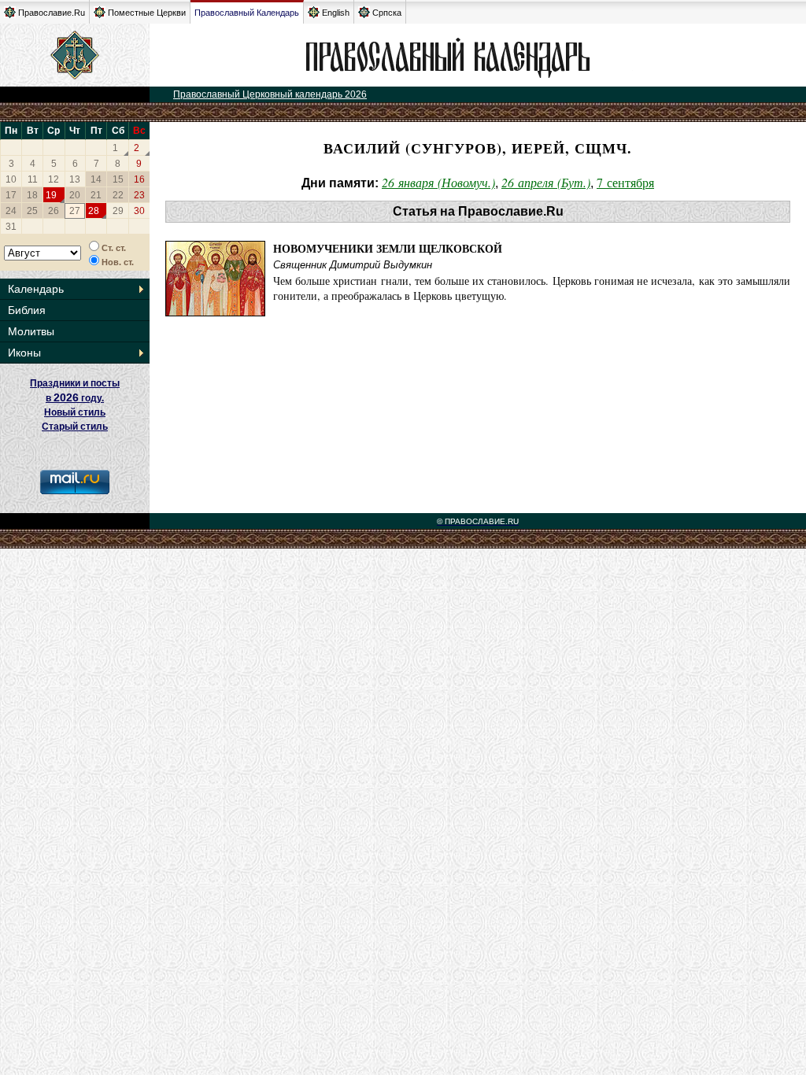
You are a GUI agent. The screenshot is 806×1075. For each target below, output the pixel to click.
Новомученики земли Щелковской (387, 248)
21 (96, 195)
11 (33, 179)
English (335, 12)
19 (51, 195)
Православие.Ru (51, 12)
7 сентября (625, 182)
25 (32, 210)
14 (96, 179)
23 (139, 195)
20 (74, 195)
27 (74, 210)
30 (139, 210)
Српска (386, 12)
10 (11, 179)
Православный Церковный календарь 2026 (270, 94)
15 (118, 179)
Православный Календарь (246, 12)
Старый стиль (75, 426)
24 (11, 210)
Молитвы (31, 331)
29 (118, 210)
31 (11, 226)
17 (11, 195)
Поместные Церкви (147, 12)
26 (53, 210)
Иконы (24, 352)
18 (32, 195)
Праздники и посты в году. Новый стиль (75, 398)
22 (118, 195)
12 (53, 179)
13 (74, 179)
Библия (27, 310)
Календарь (36, 289)
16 (139, 179)
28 (93, 210)
